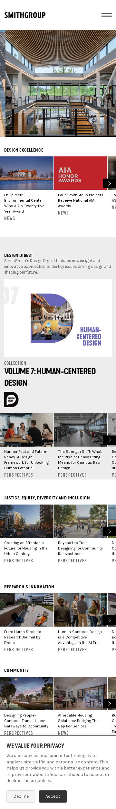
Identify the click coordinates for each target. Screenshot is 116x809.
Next (109, 182)
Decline (21, 796)
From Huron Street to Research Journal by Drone (22, 637)
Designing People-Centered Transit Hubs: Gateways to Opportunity (26, 720)
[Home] (25, 15)
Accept (52, 796)
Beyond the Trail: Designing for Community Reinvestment (80, 548)
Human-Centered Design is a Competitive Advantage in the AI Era (80, 637)
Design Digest (18, 255)
